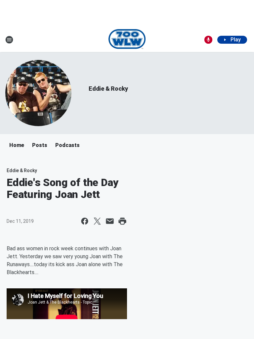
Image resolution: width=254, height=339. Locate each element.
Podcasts (67, 145)
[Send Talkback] (208, 40)
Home (16, 145)
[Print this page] (122, 221)
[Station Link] (127, 39)
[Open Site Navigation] (9, 40)
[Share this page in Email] (109, 221)
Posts (39, 145)
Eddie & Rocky (108, 88)
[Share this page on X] (97, 221)
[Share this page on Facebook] (84, 221)
